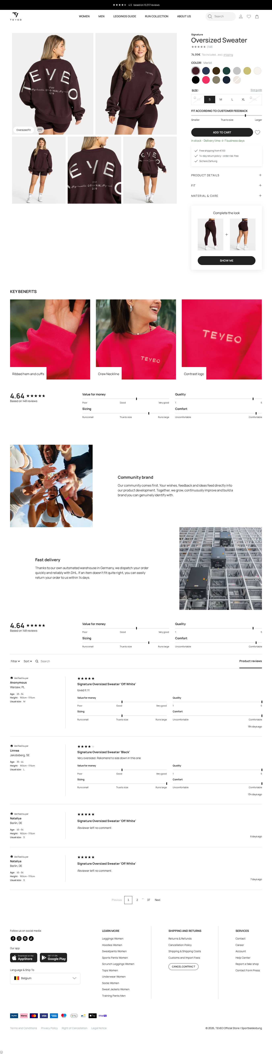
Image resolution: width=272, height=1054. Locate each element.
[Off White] (257, 71)
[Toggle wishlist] (257, 132)
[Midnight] (226, 80)
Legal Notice (99, 1028)
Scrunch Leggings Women (118, 964)
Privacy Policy (49, 1028)
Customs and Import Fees (184, 957)
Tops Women (110, 970)
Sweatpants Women (114, 951)
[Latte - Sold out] (237, 80)
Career (240, 945)
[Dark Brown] (216, 71)
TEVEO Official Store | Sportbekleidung (238, 1028)
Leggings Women (112, 938)
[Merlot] (196, 71)
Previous (117, 899)
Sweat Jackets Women (115, 989)
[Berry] (206, 80)
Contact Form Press (248, 970)
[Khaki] (216, 80)
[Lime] (247, 71)
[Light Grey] (237, 71)
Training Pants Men (114, 995)
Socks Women (110, 983)
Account (241, 951)
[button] (221, 16)
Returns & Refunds (180, 938)
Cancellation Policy (180, 945)
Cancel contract (183, 966)
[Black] (196, 80)
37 (148, 899)
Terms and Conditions (23, 1028)
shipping (228, 54)
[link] (257, 16)
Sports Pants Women (115, 957)
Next (157, 899)
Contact (240, 938)
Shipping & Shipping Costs (185, 951)
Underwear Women (114, 976)
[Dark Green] (226, 71)
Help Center (243, 957)
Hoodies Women (112, 945)
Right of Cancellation (74, 1028)
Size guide (256, 90)
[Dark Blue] (206, 71)
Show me (226, 260)
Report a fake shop (247, 964)
